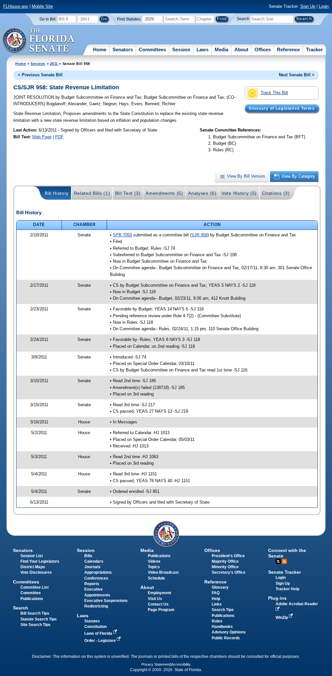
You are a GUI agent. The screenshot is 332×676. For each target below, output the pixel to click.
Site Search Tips (35, 625)
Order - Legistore (100, 641)
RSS (284, 561)
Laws (202, 49)
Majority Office (225, 561)
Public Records (226, 638)
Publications (159, 556)
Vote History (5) (239, 193)
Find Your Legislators (39, 561)
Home (99, 49)
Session (181, 49)
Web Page (42, 136)
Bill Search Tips (34, 613)
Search (243, 19)
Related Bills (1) (92, 193)
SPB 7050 (122, 234)
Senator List (31, 556)
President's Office (228, 556)
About (241, 49)
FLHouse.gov (15, 6)
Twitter (278, 561)
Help (216, 599)
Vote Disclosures (36, 572)
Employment (159, 593)
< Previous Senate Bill (40, 74)
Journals (92, 567)
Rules (217, 621)
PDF (59, 136)
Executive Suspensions (106, 601)
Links (217, 604)
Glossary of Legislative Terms (281, 108)
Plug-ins (277, 598)
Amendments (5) (164, 193)
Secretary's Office (228, 572)
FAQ (215, 593)
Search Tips (223, 610)
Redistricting (96, 606)
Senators (123, 49)
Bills (88, 556)
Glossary (220, 587)
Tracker (314, 49)
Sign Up (307, 6)
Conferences (96, 578)
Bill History (57, 193)
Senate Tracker (284, 572)
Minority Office (225, 567)
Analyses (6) (202, 193)
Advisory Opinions (229, 632)
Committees (152, 49)
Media (221, 49)
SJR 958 (199, 234)
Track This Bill (274, 92)
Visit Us (155, 599)
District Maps (32, 567)
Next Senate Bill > (296, 74)
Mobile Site (42, 6)
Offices (263, 49)
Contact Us (158, 604)
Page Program (161, 610)
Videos (154, 561)
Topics (154, 567)
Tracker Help (287, 589)
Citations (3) (276, 193)
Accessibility (181, 664)
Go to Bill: (48, 19)
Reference (288, 49)
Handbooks (222, 627)
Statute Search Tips (38, 619)
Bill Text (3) (128, 193)
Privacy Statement (155, 664)
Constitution (95, 627)
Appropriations (98, 572)
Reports (91, 584)
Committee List (34, 587)
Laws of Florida (98, 633)
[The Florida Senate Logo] (38, 40)
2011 (54, 64)
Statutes (92, 621)
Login (324, 6)
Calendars (93, 561)
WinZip (282, 618)
